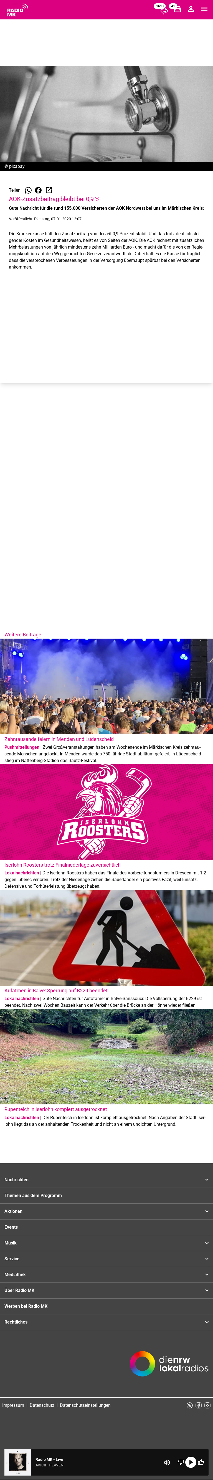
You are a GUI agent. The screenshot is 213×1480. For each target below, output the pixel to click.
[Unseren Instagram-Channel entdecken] (207, 1405)
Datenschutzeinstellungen (85, 1405)
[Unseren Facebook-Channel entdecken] (198, 1405)
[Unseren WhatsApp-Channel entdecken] (189, 1405)
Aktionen (13, 1211)
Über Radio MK (19, 1290)
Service (11, 1258)
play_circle (190, 1462)
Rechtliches (15, 1322)
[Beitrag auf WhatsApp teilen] (28, 190)
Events (11, 1227)
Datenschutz (42, 1405)
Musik (10, 1243)
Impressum (13, 1405)
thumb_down (181, 1462)
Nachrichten (16, 1179)
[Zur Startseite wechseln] (17, 10)
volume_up (167, 1462)
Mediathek (15, 1274)
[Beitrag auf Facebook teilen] (38, 190)
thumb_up (200, 1462)
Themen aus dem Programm (33, 1195)
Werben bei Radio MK (25, 1306)
